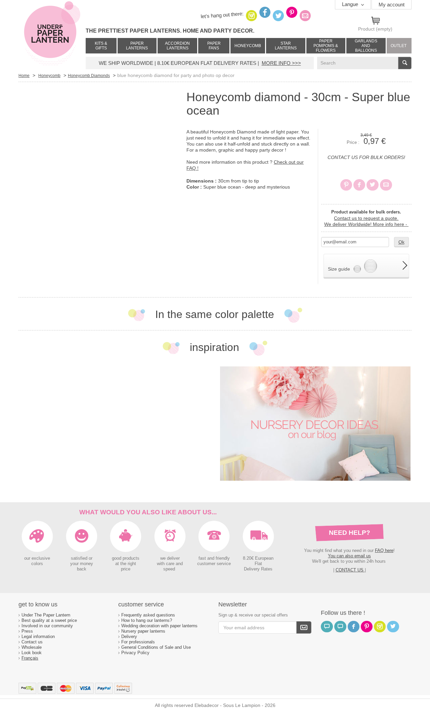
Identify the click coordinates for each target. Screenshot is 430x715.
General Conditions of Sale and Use (156, 647)
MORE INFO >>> (281, 63)
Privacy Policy (135, 652)
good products (125, 558)
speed (169, 569)
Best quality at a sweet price (49, 620)
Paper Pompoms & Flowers (325, 46)
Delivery (129, 636)
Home (24, 75)
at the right (125, 563)
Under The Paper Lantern (46, 615)
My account (391, 4)
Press (27, 631)
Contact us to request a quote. (366, 218)
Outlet (398, 45)
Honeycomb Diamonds (89, 75)
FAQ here (384, 550)
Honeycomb (247, 45)
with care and (170, 563)
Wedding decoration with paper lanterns (159, 625)
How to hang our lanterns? (146, 620)
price (125, 569)
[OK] (303, 627)
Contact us (32, 641)
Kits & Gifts (101, 45)
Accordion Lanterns (177, 45)
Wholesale (32, 647)
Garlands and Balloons (366, 46)
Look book (32, 652)
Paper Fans (214, 45)
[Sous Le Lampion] (52, 33)
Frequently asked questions (148, 615)
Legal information (38, 636)
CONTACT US (350, 569)
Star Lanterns (286, 45)
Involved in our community (47, 625)
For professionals (138, 641)
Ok (401, 242)
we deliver (170, 558)
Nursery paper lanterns (143, 631)
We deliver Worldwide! (366, 224)
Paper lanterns (137, 45)
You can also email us (349, 555)
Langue (350, 4)
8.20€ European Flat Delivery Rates (258, 563)
